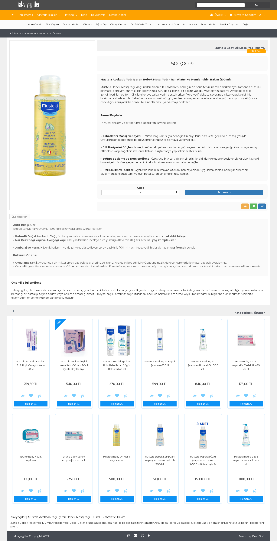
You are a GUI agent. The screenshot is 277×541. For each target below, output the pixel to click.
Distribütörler (117, 15)
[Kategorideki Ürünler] (13, 311)
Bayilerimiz (98, 15)
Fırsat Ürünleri (208, 24)
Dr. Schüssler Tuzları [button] (142, 24)
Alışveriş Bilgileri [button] (47, 15)
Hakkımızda (25, 15)
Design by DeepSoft (251, 536)
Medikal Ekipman (229, 24)
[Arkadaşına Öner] (39, 395)
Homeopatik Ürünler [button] (168, 24)
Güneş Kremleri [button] (118, 24)
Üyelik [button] (219, 15)
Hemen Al (226, 192)
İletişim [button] (69, 15)
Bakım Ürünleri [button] (71, 24)
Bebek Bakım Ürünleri (50, 33)
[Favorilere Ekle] (31, 395)
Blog (84, 15)
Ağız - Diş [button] (101, 24)
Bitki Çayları (52, 24)
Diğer (246, 24)
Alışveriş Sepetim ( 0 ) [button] (248, 15)
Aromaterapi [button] (190, 24)
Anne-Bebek (30, 33)
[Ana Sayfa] (12, 15)
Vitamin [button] (87, 24)
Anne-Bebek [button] (35, 24)
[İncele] (30, 340)
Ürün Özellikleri (19, 216)
